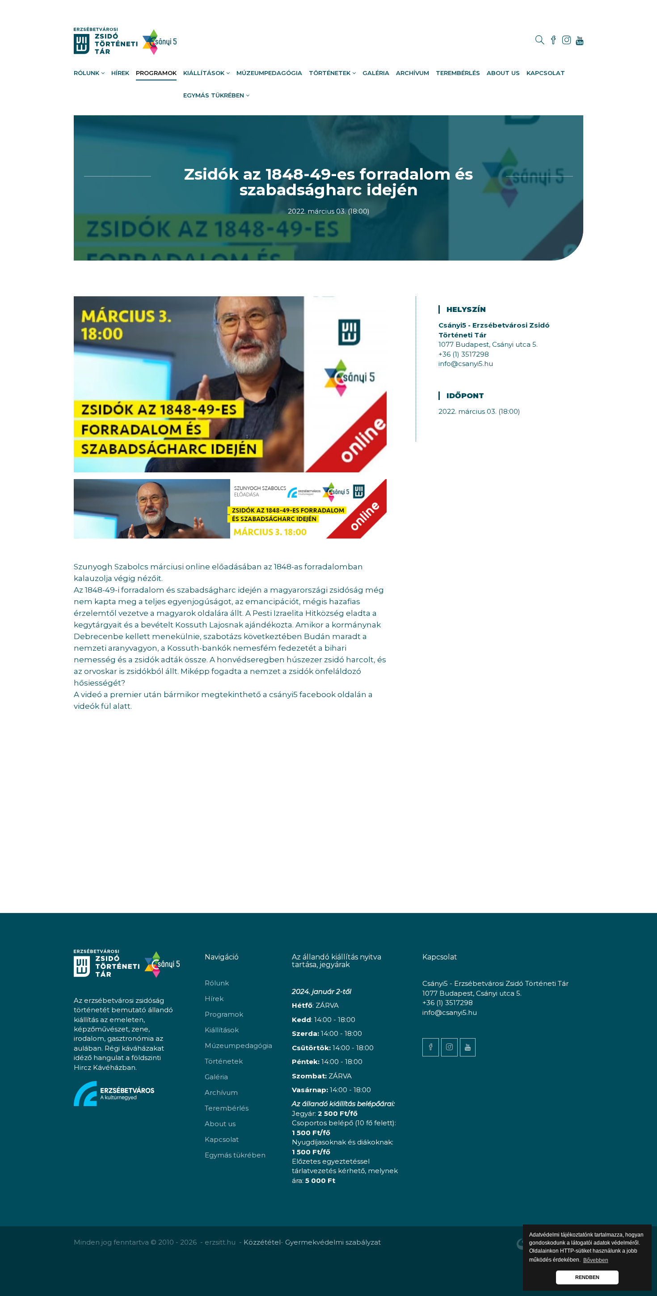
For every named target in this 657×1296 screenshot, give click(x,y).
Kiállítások (204, 72)
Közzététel (262, 1242)
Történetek (330, 72)
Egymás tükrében (214, 95)
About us (503, 72)
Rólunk (87, 72)
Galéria (375, 72)
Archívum (412, 72)
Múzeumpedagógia (269, 72)
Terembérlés (458, 72)
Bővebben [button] (595, 1260)
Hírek (120, 72)
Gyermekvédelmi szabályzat (333, 1242)
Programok (156, 72)
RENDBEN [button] (587, 1277)
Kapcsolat (545, 72)
